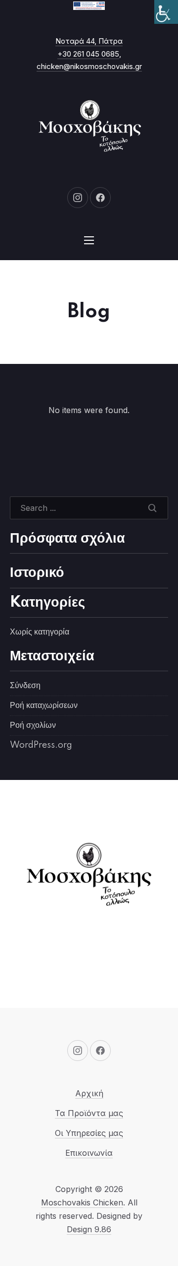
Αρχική (89, 1093)
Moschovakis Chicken (82, 1202)
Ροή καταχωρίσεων (44, 705)
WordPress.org (41, 745)
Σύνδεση (25, 685)
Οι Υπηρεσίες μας (89, 1133)
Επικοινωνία (89, 1153)
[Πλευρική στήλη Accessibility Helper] (166, 12)
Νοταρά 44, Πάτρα (89, 41)
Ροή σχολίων (33, 725)
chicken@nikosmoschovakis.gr (89, 66)
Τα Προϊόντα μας (89, 1113)
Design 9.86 (89, 1229)
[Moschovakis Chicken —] (89, 127)
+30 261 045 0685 (88, 54)
